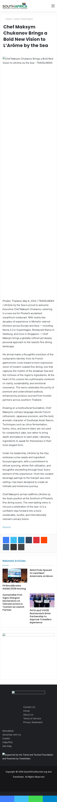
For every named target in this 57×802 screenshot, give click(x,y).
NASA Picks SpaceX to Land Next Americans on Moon (41, 573)
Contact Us (29, 707)
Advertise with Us (11, 734)
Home (8, 19)
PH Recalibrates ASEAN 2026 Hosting (14, 587)
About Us (28, 714)
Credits (6, 738)
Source (7, 527)
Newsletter (8, 730)
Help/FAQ (7, 742)
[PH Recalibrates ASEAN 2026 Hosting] (15, 576)
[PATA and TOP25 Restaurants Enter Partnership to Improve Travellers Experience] (42, 600)
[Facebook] (6, 540)
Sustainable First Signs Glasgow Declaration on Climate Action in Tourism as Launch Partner (13, 602)
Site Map (7, 746)
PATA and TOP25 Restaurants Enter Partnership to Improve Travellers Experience (40, 616)
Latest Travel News (23, 19)
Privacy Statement (32, 722)
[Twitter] (13, 540)
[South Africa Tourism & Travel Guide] (15, 5)
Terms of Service (32, 718)
